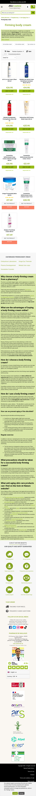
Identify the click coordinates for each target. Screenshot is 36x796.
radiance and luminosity (10, 525)
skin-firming (28, 289)
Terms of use (31, 771)
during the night (23, 529)
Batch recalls (31, 781)
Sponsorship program (26, 583)
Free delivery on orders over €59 (18, 2)
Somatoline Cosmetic (7, 269)
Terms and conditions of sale (27, 778)
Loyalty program (9, 594)
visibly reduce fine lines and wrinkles (15, 497)
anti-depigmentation (9, 502)
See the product (9, 203)
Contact (32, 774)
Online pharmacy (5, 17)
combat (8, 508)
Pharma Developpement (8, 265)
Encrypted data (9, 583)
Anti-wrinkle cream (7, 44)
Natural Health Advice (29, 768)
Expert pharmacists (9, 571)
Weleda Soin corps (24, 265)
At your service (26, 559)
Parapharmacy (15, 17)
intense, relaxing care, (11, 526)
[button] (2, 7)
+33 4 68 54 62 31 (18, 643)
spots (17, 508)
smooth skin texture (11, 520)
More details (5, 39)
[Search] (33, 12)
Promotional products (14, 54)
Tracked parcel (9, 559)
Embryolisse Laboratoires (9, 261)
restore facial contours (17, 519)
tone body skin (13, 514)
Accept (15, 793)
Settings (21, 793)
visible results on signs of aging (19, 513)
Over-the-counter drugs (26, 594)
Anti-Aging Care (24, 17)
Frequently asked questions (26, 571)
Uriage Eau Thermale (25, 261)
